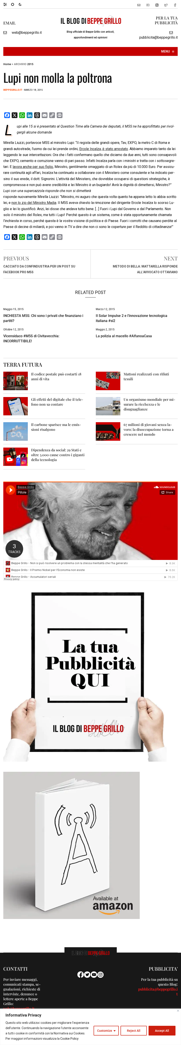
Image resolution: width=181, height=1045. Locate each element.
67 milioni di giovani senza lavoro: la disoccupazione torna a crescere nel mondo (148, 429)
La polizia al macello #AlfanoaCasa (124, 336)
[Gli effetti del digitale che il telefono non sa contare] (15, 406)
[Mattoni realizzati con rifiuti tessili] (108, 380)
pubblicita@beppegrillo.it (158, 37)
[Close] (178, 1011)
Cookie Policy (69, 1038)
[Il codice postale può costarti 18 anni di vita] (15, 380)
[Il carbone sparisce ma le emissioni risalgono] (15, 431)
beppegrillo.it (12, 89)
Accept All (162, 1030)
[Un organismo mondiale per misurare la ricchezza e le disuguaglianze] (108, 406)
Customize (104, 1030)
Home (7, 64)
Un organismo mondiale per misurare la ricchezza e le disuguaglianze (149, 404)
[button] (7, 4)
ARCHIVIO (20, 64)
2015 (30, 64)
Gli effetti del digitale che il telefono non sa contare (57, 402)
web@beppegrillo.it (27, 32)
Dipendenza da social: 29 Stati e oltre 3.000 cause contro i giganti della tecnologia (58, 455)
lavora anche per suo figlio (33, 167)
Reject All (133, 1030)
